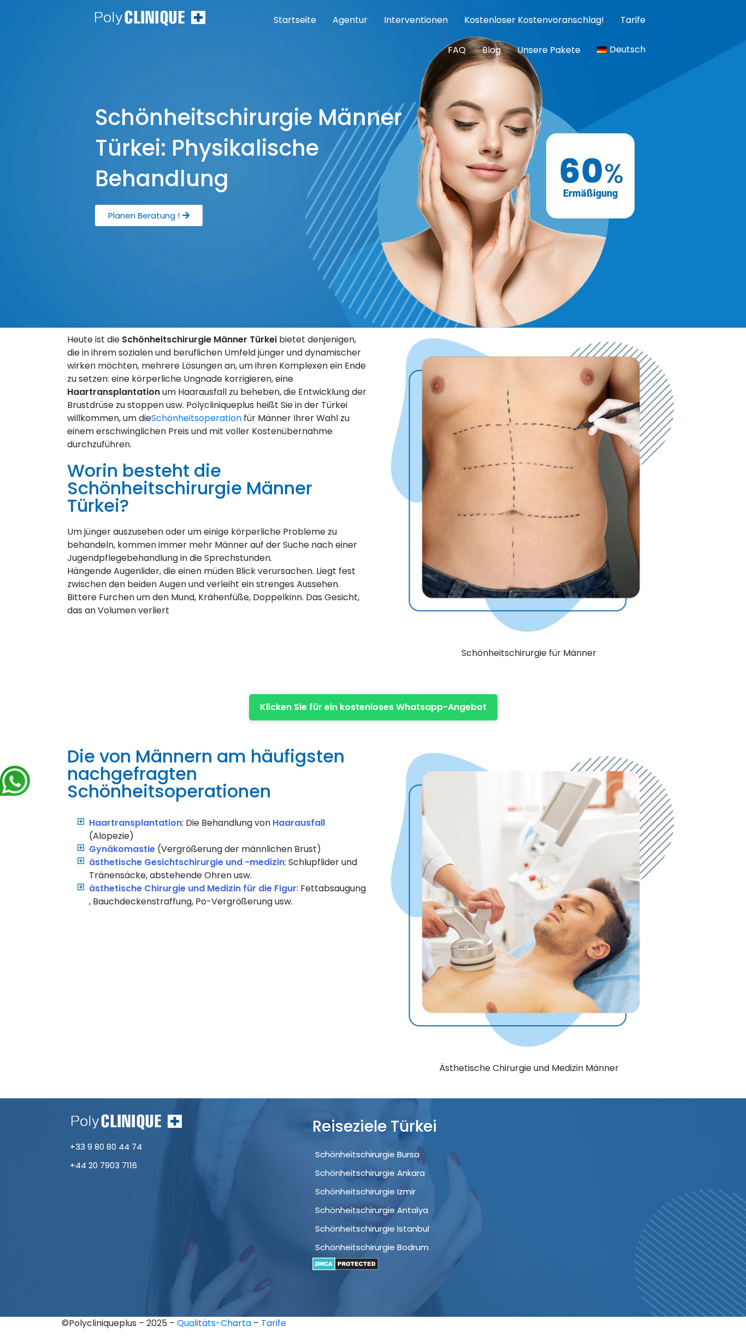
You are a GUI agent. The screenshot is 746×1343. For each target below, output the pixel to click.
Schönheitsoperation (196, 418)
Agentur (350, 20)
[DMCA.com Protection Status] (345, 1263)
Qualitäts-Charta (215, 1323)
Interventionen (416, 20)
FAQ (457, 50)
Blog (491, 50)
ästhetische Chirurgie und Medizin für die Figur (193, 888)
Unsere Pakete (549, 50)
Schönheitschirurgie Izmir (365, 1191)
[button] (149, 215)
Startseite (295, 20)
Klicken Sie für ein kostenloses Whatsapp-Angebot (373, 707)
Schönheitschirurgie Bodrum (372, 1247)
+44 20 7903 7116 (103, 1165)
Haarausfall (299, 823)
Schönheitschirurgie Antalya (371, 1210)
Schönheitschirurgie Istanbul (372, 1228)
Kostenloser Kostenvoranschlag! (534, 20)
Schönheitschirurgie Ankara (370, 1173)
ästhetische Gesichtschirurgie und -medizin (187, 862)
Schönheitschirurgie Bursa (367, 1154)
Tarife (633, 20)
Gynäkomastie (122, 849)
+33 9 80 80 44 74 (106, 1146)
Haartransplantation (135, 823)
